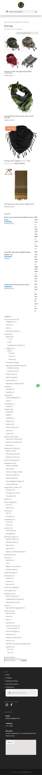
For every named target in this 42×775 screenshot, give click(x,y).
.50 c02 (8, 522)
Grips (7, 328)
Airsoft (6, 334)
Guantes (8, 578)
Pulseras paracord (12, 602)
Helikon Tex (9, 451)
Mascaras (9, 584)
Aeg (8, 351)
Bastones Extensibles (13, 442)
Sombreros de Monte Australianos (17, 644)
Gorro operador (12, 628)
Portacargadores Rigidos (14, 481)
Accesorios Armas (10, 319)
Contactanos (10, 687)
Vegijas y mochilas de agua (15, 552)
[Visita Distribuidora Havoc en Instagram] (7, 705)
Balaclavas (9, 613)
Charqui (8, 406)
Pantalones (9, 634)
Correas (8, 325)
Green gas (9, 516)
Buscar (24, 660)
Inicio (5, 22)
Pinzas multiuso (11, 427)
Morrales (9, 545)
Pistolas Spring (10, 377)
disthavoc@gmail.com (13, 718)
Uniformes (9, 647)
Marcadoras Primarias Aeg (14, 365)
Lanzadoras (8, 519)
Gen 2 (9, 649)
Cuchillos (7, 409)
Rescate (8, 430)
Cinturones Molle (11, 475)
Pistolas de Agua (9, 573)
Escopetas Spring (11, 362)
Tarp (7, 401)
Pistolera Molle (11, 478)
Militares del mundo (12, 566)
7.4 (8, 342)
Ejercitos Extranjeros (11, 460)
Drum (11, 353)
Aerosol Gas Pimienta (13, 439)
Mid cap (11, 359)
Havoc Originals (9, 502)
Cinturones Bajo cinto (13, 472)
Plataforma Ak (12, 368)
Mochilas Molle (11, 542)
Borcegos (9, 389)
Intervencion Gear (11, 454)
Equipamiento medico (11, 487)
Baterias (8, 336)
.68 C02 (8, 525)
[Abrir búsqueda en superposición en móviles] (22, 693)
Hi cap (11, 356)
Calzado (6, 387)
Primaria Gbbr (10, 380)
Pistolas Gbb (10, 374)
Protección (7, 576)
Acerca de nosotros (12, 684)
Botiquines (9, 490)
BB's (7, 513)
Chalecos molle (11, 466)
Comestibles (8, 404)
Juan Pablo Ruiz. (26, 772)
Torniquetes (10, 496)
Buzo (7, 620)
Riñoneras (9, 548)
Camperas (9, 623)
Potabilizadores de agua (14, 599)
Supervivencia (8, 594)
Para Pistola (10, 530)
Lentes (8, 581)
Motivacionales (11, 569)
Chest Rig (9, 469)
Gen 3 (9, 652)
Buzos (8, 505)
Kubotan (8, 445)
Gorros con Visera (12, 626)
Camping (7, 395)
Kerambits (9, 418)
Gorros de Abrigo (11, 631)
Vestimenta (8, 611)
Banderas (9, 560)
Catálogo (9, 678)
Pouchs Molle (10, 484)
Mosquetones (8, 555)
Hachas (6, 499)
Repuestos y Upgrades (13, 383)
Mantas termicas (11, 596)
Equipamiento (8, 463)
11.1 (8, 339)
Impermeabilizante (12, 398)
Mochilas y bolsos (10, 537)
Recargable (9, 534)
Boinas (8, 616)
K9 (6, 563)
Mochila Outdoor (11, 539)
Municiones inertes (12, 331)
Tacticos (8, 434)
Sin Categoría (8, 591)
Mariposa (9, 421)
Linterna (7, 528)
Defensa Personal (10, 437)
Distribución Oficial (10, 448)
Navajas (8, 424)
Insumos (7, 511)
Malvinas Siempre (11, 457)
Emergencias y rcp (12, 493)
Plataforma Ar (12, 371)
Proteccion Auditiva (10, 587)
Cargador (9, 348)
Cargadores (9, 322)
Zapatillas (9, 392)
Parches (6, 558)
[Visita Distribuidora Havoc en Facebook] (11, 705)
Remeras (9, 508)
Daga (7, 415)
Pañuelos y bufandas (12, 637)
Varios (6, 605)
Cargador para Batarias (15, 345)
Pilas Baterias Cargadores (14, 608)
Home (8, 675)
